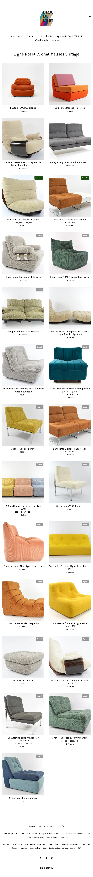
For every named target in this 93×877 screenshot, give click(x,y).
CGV (79, 848)
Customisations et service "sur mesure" (59, 848)
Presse (65, 844)
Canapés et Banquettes (48, 833)
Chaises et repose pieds (34, 837)
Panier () (60, 826)
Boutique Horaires (19, 848)
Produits (41, 826)
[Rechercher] (4, 18)
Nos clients (46, 36)
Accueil (32, 826)
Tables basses (52, 837)
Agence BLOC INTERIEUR (70, 36)
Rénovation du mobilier (80, 844)
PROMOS (64, 837)
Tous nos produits (10, 833)
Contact (56, 40)
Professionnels (40, 40)
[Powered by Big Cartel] (46, 868)
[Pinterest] (52, 858)
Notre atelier (35, 848)
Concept (31, 36)
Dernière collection (29, 833)
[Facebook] (46, 858)
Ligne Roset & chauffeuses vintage (75, 833)
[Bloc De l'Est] (46, 18)
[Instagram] (41, 858)
